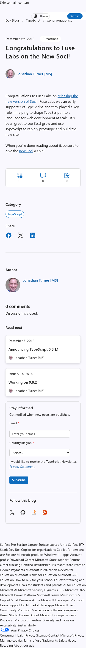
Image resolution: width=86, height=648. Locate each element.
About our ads (24, 645)
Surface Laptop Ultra (53, 544)
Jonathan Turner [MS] (34, 73)
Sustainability (26, 625)
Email (14, 423)
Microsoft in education (41, 570)
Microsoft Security (30, 590)
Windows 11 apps (56, 554)
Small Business (21, 600)
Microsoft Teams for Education (36, 575)
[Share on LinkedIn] (32, 236)
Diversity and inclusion (58, 620)
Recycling (6, 645)
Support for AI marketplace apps (31, 605)
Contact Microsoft (61, 635)
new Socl (26, 150)
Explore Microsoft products (24, 554)
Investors (35, 620)
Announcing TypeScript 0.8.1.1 (33, 349)
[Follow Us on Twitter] (12, 514)
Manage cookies (11, 640)
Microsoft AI (8, 590)
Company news (65, 615)
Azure (36, 600)
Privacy (79, 635)
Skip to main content (14, 2)
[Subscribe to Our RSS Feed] (44, 514)
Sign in (74, 16)
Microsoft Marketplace (33, 610)
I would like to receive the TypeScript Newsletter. (43, 464)
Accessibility (8, 625)
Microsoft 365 (75, 590)
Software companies (64, 610)
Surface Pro (8, 544)
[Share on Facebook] (9, 236)
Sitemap (41, 635)
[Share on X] (20, 236)
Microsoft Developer (55, 600)
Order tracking (10, 564)
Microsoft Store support (52, 559)
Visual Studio (9, 615)
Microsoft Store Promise (68, 564)
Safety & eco (67, 640)
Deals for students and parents (40, 585)
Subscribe (18, 480)
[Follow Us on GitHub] (22, 514)
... (71, 20)
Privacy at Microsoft (14, 620)
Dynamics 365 (54, 590)
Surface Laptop (27, 544)
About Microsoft (42, 615)
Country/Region (21, 442)
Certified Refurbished (35, 564)
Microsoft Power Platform (18, 595)
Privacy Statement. (22, 466)
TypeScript (33, 20)
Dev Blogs (12, 20)
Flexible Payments (12, 570)
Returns (74, 559)
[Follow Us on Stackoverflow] (33, 514)
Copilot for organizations (38, 549)
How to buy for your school (34, 580)
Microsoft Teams (48, 595)
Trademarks (50, 640)
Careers (24, 615)
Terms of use (32, 640)
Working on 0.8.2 (22, 382)
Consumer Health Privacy (17, 635)
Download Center (22, 559)
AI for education (74, 585)
